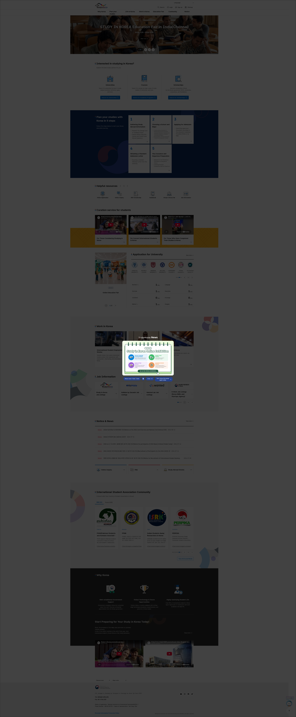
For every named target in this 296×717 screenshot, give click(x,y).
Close (148, 378)
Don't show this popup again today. (163, 379)
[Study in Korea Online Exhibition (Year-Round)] (148, 358)
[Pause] (143, 378)
